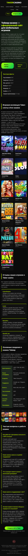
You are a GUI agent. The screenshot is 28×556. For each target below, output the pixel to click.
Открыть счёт (17, 13)
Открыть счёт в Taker (14, 528)
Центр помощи (9, 6)
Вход (8, 13)
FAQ (17, 9)
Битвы (2, 6)
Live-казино (24, 6)
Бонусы (17, 6)
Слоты (12, 9)
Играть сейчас (6, 65)
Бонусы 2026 (20, 65)
